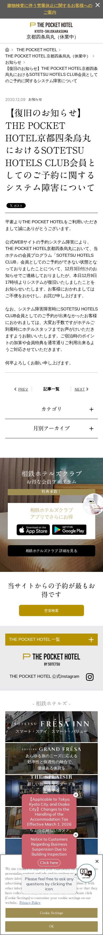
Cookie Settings (51, 913)
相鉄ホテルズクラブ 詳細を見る (52, 551)
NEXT (80, 389)
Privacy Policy (30, 902)
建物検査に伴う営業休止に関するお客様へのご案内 (49, 9)
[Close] (97, 861)
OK (51, 926)
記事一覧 (52, 389)
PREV (23, 389)
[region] (51, 894)
